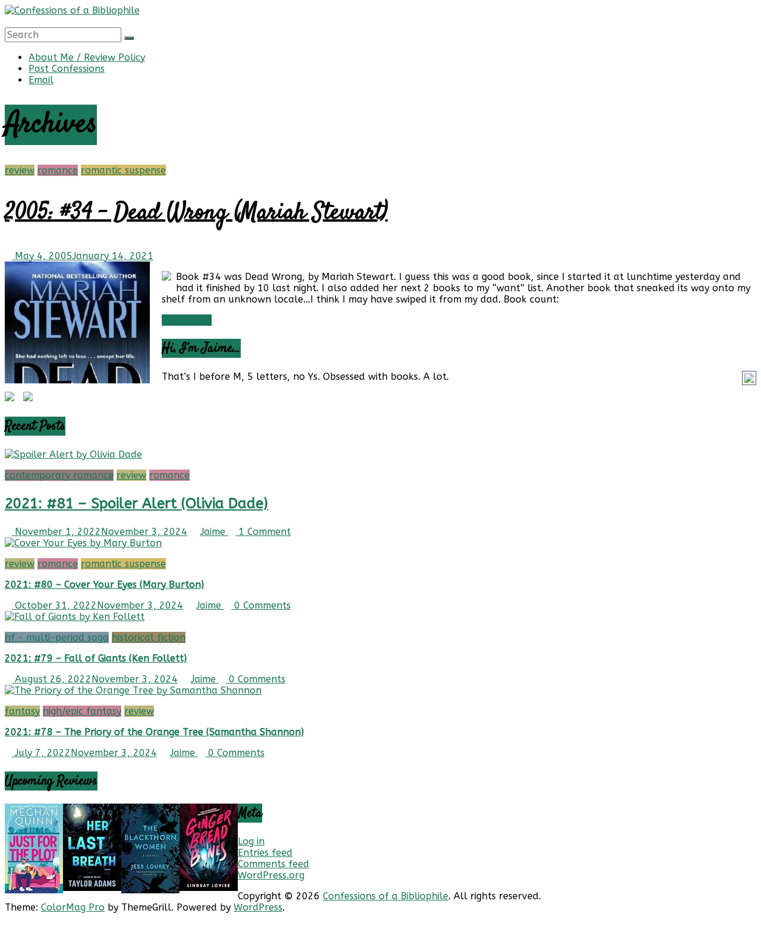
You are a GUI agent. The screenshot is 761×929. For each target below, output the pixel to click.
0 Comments (261, 605)
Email (41, 80)
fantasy (22, 711)
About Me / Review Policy (87, 57)
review (19, 170)
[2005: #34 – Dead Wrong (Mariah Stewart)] (77, 380)
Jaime (214, 531)
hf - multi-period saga (57, 637)
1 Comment (263, 531)
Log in (251, 841)
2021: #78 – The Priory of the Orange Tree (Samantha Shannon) (154, 732)
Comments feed (273, 864)
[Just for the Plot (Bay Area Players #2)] (34, 890)
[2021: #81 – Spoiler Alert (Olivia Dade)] (73, 454)
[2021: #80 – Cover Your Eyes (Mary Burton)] (83, 543)
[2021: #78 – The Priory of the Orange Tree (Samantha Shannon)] (133, 690)
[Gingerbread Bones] (209, 887)
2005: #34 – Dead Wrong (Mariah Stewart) (196, 213)
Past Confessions (67, 68)
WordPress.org (271, 875)
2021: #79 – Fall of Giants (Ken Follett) (96, 658)
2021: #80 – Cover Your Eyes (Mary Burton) (104, 584)
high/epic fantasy (82, 711)
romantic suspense (123, 170)
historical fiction (148, 637)
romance (57, 170)
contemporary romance (59, 475)
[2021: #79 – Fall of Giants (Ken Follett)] (74, 616)
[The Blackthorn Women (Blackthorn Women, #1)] (150, 890)
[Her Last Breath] (92, 887)
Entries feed (265, 852)
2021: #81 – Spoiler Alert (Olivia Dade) (136, 503)
